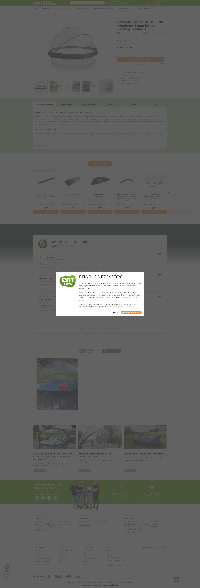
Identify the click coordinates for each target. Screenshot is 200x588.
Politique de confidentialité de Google (119, 307)
